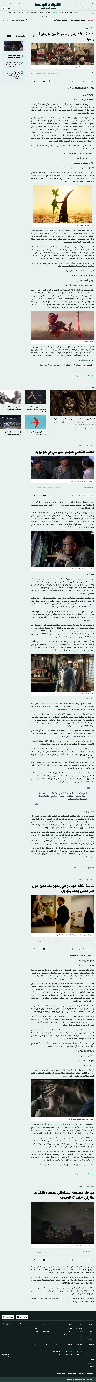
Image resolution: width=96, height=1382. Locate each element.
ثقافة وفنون (55, 12)
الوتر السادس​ (46, 1331)
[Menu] (93, 14)
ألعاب (47, 16)
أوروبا (81, 1331)
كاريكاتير (70, 1331)
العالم (71, 12)
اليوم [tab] (9, 36)
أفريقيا (81, 1337)
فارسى (76, 3)
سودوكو (92, 1366)
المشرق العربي (89, 1337)
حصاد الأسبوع (57, 1349)
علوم (37, 1331)
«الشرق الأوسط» (85, 1252)
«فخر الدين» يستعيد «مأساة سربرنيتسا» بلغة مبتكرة (75, 419)
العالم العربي (91, 1328)
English (89, 3)
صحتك (36, 1328)
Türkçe (84, 3)
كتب (48, 1328)
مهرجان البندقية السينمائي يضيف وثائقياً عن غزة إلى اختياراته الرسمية (13, 75)
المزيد (43, 16)
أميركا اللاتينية (79, 1339)
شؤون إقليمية (91, 1339)
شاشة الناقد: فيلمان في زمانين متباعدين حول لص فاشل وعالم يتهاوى (12, 64)
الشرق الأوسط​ (77, 12)
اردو (80, 3)
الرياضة (26, 12)
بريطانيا (75, 376)
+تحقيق (58, 1354)
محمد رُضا (87, 73)
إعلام (48, 1337)
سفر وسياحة (80, 1351)
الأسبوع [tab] (4, 36)
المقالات (70, 1328)
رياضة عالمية (69, 1354)
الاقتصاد (61, 12)
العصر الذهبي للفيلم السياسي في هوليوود (14, 56)
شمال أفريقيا (89, 1334)
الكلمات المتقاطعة (90, 1363)
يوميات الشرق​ (33, 12)
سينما (79, 28)
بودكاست (10, 12)
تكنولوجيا (41, 12)
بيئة (37, 1334)
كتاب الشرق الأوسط (67, 1334)
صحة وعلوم (47, 12)
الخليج (91, 1331)
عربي (93, 3)
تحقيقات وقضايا (56, 1351)
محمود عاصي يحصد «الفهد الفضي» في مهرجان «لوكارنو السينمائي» (36, 409)
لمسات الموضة (80, 1354)
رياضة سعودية (68, 1349)
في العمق (21, 12)
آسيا (82, 1334)
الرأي (66, 12)
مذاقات (81, 1349)
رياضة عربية (69, 1351)
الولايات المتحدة (79, 1328)
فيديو (15, 12)
